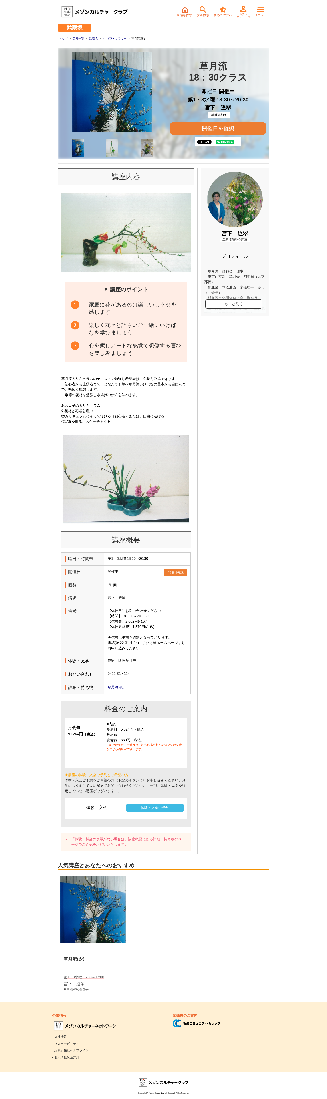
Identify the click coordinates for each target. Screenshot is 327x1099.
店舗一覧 (78, 38)
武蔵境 (93, 38)
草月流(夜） (119, 687)
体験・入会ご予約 (155, 808)
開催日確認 (176, 572)
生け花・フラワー (115, 38)
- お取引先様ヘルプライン (70, 1050)
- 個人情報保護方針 (65, 1057)
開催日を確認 (218, 128)
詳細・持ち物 (163, 839)
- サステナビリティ (65, 1043)
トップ (63, 38)
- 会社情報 (59, 1037)
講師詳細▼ (219, 115)
